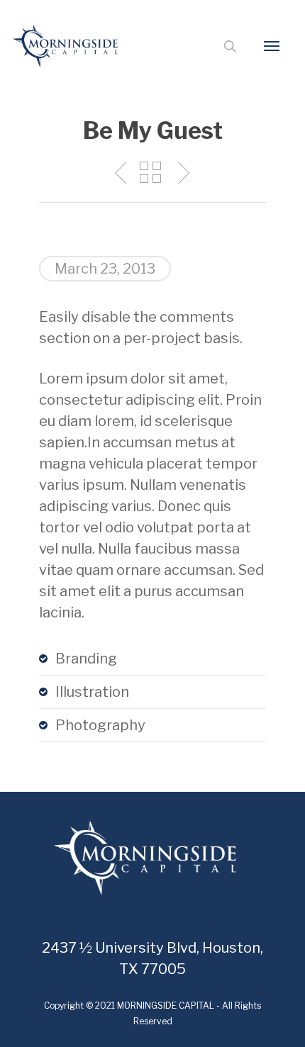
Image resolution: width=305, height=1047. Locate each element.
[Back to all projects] (150, 174)
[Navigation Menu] (271, 46)
